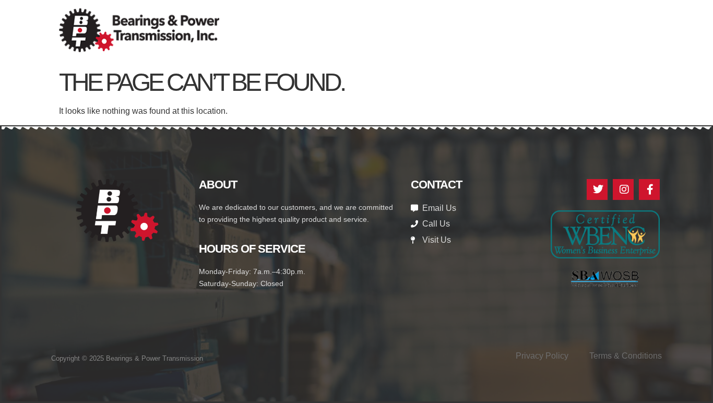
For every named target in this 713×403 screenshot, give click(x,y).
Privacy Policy (542, 355)
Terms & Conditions (625, 355)
